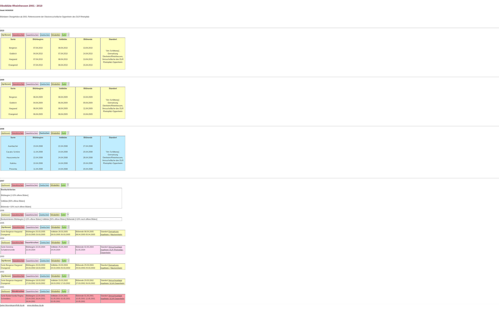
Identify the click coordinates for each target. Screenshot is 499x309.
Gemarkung (113, 232)
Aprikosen (5, 133)
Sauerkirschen (32, 35)
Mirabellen (55, 35)
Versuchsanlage (115, 247)
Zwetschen (45, 35)
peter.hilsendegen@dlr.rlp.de (12, 305)
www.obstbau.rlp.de (35, 305)
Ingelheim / (105, 234)
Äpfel (64, 35)
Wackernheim (116, 234)
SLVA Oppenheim (116, 283)
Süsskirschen (18, 35)
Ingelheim (105, 250)
